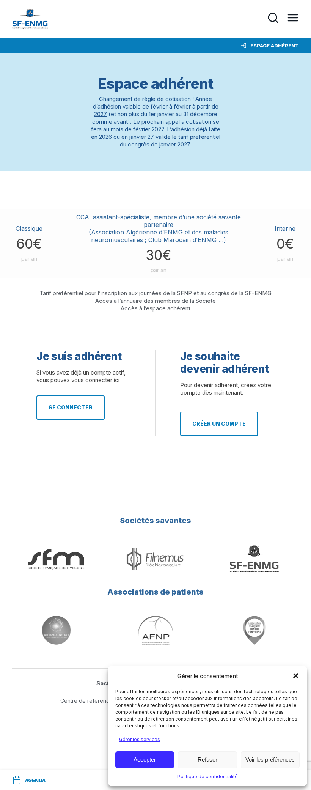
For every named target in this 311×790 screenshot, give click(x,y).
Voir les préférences (270, 759)
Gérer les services (139, 739)
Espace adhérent (274, 45)
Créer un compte (219, 423)
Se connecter (71, 407)
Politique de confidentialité (207, 776)
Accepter (145, 759)
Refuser (207, 759)
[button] (296, 676)
